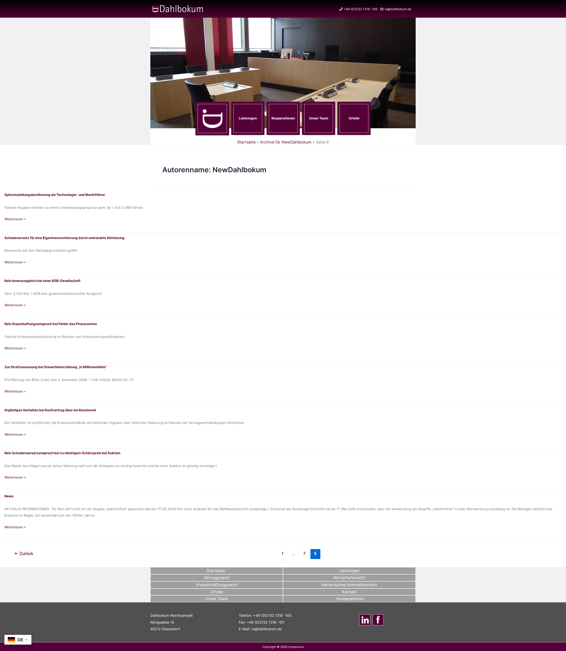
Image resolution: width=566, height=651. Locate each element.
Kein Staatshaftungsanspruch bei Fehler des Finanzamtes (50, 324)
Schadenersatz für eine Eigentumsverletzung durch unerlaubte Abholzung (64, 238)
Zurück (23, 553)
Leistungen (248, 118)
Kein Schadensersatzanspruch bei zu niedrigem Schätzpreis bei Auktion (62, 453)
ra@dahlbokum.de (266, 629)
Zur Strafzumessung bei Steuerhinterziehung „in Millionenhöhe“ (55, 367)
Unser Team (318, 118)
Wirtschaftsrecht (349, 577)
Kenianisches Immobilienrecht (349, 584)
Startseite (246, 142)
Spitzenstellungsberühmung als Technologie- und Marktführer (54, 195)
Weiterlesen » (15, 219)
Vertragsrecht (217, 577)
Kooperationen (283, 118)
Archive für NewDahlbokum (286, 142)
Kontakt (349, 592)
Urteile (354, 118)
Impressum (296, 647)
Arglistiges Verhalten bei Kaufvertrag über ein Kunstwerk (50, 410)
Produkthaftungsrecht (216, 584)
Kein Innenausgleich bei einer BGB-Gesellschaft (42, 281)
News (8, 496)
